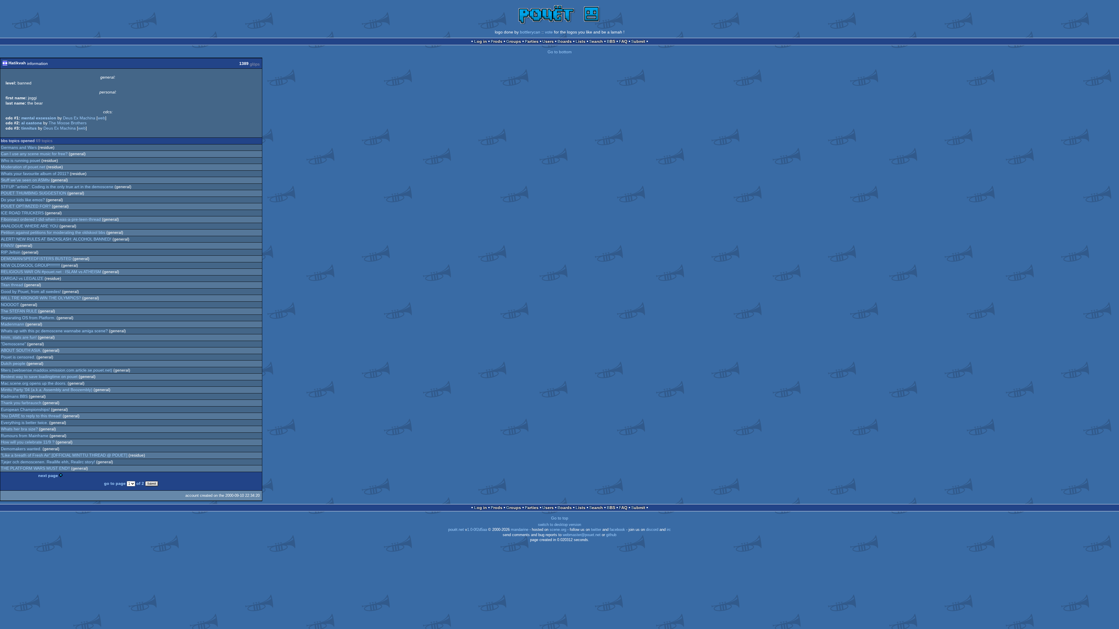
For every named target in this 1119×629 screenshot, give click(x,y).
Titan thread (12, 284)
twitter (596, 530)
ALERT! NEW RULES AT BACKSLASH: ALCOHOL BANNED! (56, 239)
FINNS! (7, 245)
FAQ (623, 41)
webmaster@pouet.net (582, 535)
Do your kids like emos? (23, 199)
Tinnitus (29, 128)
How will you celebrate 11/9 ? (27, 442)
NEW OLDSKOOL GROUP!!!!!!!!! (30, 265)
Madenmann (12, 324)
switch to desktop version (559, 525)
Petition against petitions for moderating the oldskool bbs (53, 232)
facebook (617, 530)
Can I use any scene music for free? (34, 153)
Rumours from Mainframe (24, 435)
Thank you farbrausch (21, 402)
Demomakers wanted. (21, 448)
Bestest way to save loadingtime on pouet (39, 376)
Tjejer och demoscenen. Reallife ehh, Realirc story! (48, 462)
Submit (638, 41)
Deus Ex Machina (79, 118)
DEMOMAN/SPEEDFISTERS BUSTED (36, 258)
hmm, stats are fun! (19, 337)
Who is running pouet (20, 160)
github (611, 535)
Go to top (559, 518)
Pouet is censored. (18, 357)
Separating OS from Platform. (28, 317)
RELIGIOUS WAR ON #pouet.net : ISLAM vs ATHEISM (51, 271)
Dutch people (13, 363)
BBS (611, 41)
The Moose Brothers (68, 123)
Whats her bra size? (19, 429)
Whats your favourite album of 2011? (35, 173)
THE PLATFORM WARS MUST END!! (35, 468)
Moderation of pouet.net (23, 167)
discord (652, 530)
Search (596, 41)
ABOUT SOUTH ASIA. (21, 350)
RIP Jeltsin (10, 252)
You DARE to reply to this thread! (31, 416)
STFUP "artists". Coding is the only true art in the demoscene (57, 186)
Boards (564, 41)
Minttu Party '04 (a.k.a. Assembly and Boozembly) (46, 389)
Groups (513, 41)
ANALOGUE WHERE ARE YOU (29, 226)
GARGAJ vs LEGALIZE (22, 278)
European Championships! (25, 409)
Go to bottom (560, 52)
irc (669, 530)
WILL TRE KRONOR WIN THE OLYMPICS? (41, 298)
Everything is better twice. (24, 422)
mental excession (38, 118)
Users (548, 41)
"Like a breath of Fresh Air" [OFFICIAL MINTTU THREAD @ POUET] (64, 455)
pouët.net (456, 530)
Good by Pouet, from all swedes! (31, 291)
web (101, 118)
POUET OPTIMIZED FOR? (26, 206)
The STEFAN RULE (19, 311)
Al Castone (31, 123)
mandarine (519, 530)
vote (549, 32)
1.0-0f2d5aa (477, 530)
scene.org (558, 530)
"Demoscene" (13, 344)
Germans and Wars (19, 147)
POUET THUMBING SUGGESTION (33, 193)
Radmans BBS (14, 396)
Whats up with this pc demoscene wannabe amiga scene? (54, 330)
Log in (480, 41)
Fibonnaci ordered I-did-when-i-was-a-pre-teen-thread (51, 219)
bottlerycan (530, 32)
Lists (580, 41)
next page (48, 475)
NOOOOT (10, 304)
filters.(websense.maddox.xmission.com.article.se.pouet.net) (56, 370)
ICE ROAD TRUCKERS (22, 213)
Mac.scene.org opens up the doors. (33, 383)
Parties (532, 41)
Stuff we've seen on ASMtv (25, 180)
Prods (496, 41)
